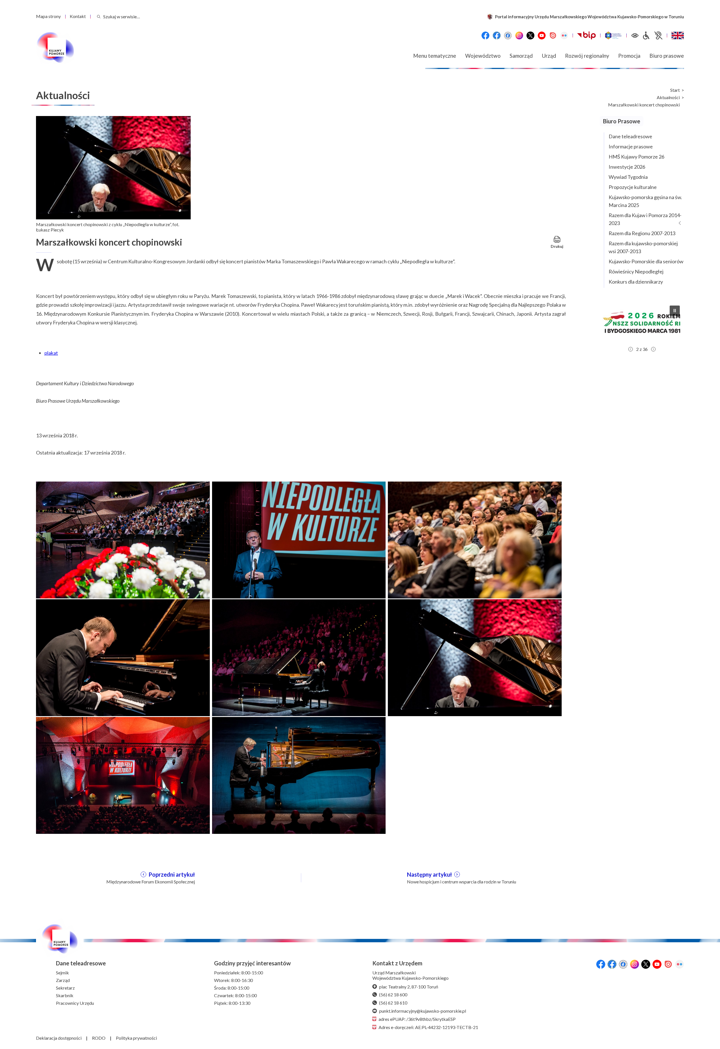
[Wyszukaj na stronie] (99, 16)
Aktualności (668, 97)
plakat (51, 353)
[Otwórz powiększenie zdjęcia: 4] (123, 657)
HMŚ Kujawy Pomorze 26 (636, 156)
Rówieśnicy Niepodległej (636, 271)
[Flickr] (564, 35)
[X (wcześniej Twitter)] (530, 35)
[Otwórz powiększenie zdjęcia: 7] (123, 775)
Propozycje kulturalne (633, 187)
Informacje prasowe (631, 146)
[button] (642, 322)
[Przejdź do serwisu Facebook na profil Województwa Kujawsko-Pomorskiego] (485, 35)
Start (675, 90)
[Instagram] (519, 35)
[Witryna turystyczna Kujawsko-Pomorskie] (613, 35)
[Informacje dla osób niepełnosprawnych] (652, 35)
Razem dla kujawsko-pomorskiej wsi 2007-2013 (643, 247)
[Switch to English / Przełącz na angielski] (677, 35)
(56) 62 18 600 (393, 994)
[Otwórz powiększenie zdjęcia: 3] (475, 539)
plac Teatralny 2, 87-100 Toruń (408, 986)
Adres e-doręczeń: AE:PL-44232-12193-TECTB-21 (428, 1027)
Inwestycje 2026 (627, 167)
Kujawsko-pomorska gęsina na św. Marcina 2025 (645, 201)
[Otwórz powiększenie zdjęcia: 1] (123, 539)
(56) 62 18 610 (393, 1002)
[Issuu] (553, 35)
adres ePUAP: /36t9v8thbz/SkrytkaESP (417, 1019)
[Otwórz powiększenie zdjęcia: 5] (299, 657)
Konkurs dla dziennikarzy (636, 282)
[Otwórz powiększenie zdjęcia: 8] (299, 775)
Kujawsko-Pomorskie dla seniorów (646, 261)
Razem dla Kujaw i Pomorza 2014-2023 (645, 219)
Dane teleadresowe (630, 136)
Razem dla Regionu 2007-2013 (642, 233)
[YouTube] (542, 35)
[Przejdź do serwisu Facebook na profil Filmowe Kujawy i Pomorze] (508, 35)
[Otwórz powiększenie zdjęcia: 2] (299, 539)
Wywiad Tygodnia (628, 177)
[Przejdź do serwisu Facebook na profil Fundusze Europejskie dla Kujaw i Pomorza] (497, 35)
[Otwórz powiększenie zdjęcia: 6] (475, 657)
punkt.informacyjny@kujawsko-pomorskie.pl (422, 1011)
